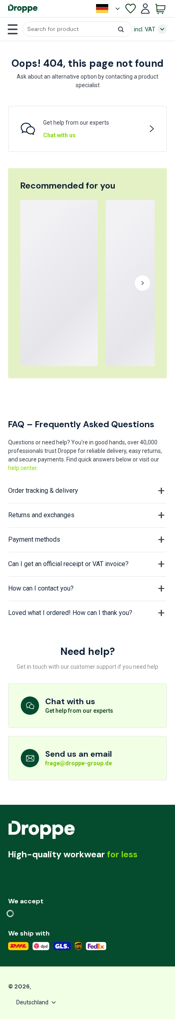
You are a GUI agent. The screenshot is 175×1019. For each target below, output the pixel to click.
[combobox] (77, 29)
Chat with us (59, 135)
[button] (77, 29)
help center (22, 468)
